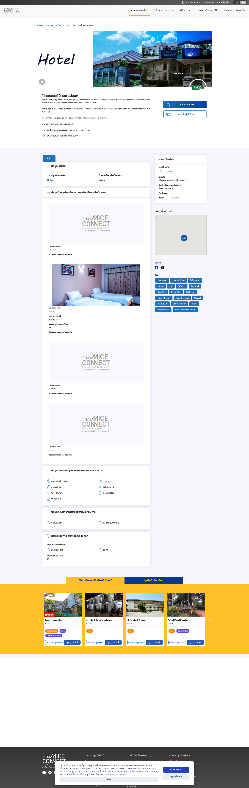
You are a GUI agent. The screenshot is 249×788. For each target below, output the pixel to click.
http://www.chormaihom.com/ (172, 180)
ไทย (243, 2)
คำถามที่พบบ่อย (223, 2)
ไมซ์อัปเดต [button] (183, 10)
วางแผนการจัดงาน (204, 10)
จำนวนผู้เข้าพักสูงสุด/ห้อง (58, 324)
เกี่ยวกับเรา (209, 2)
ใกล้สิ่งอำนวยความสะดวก (185, 309)
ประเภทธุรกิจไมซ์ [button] (138, 10)
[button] (121, 647)
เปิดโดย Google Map (54, 642)
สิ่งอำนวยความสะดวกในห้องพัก (60, 254)
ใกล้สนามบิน (162, 303)
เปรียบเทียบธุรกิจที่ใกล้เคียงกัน (95, 580)
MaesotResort (163, 297)
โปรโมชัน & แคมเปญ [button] (161, 10)
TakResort (190, 292)
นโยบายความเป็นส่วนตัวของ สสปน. (110, 774)
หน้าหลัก (40, 25)
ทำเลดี (194, 303)
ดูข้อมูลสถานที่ (72, 642)
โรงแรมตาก (162, 280)
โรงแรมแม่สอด (178, 280)
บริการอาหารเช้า (179, 303)
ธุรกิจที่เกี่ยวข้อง (153, 580)
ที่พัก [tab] (49, 158)
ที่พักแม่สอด (195, 280)
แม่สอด (160, 286)
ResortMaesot (182, 297)
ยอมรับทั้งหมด (176, 769)
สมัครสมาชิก (240, 10)
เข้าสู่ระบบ (228, 10)
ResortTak (176, 292)
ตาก (170, 286)
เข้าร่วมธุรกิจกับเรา (180, 755)
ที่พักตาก (181, 286)
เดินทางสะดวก (163, 309)
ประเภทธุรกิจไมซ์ (54, 25)
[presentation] (39, 619)
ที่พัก (67, 25)
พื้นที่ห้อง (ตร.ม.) (55, 316)
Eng (237, 2)
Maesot (197, 297)
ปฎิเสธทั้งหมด (176, 776)
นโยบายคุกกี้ (84, 774)
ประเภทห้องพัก (54, 246)
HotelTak (161, 292)
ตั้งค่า (109, 780)
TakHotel (195, 286)
